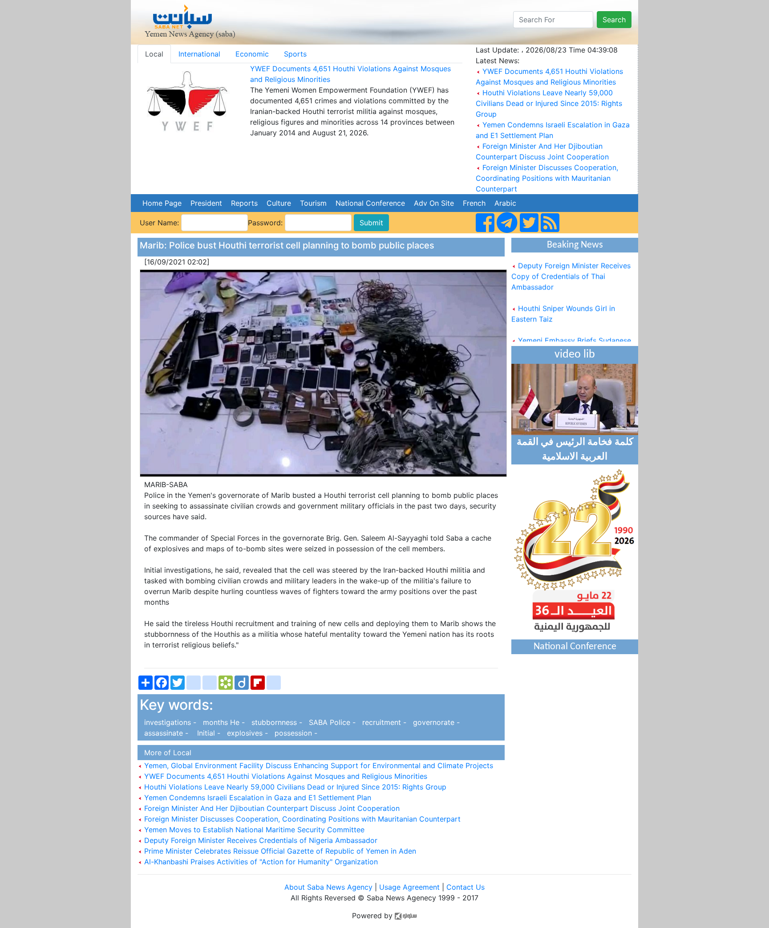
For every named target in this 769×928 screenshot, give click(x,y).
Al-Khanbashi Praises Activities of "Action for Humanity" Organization (260, 861)
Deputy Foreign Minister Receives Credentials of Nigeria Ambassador (259, 840)
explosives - (246, 733)
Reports (244, 203)
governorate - (434, 722)
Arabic (505, 203)
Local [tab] (154, 53)
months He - (222, 722)
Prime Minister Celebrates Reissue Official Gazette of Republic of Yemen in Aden (279, 851)
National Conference (370, 203)
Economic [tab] (252, 53)
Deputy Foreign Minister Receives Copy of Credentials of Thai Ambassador (571, 268)
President (206, 203)
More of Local (165, 752)
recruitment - (383, 722)
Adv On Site (433, 203)
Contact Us (465, 887)
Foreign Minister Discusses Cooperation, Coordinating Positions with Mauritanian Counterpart (547, 178)
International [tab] (199, 53)
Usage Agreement (409, 887)
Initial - (206, 733)
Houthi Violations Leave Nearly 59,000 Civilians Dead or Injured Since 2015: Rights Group (549, 103)
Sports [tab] (295, 53)
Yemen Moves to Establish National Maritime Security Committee (253, 829)
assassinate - (165, 733)
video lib (574, 355)
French (474, 203)
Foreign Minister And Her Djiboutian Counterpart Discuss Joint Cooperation (271, 808)
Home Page (162, 203)
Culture (278, 203)
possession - (293, 733)
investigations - (169, 722)
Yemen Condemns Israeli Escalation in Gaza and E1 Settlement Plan (256, 797)
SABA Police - (331, 722)
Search (614, 19)
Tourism (313, 203)
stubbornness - (275, 722)
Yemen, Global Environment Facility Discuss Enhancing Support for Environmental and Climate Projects (317, 765)
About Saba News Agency (329, 887)
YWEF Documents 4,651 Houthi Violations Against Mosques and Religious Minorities (284, 776)
